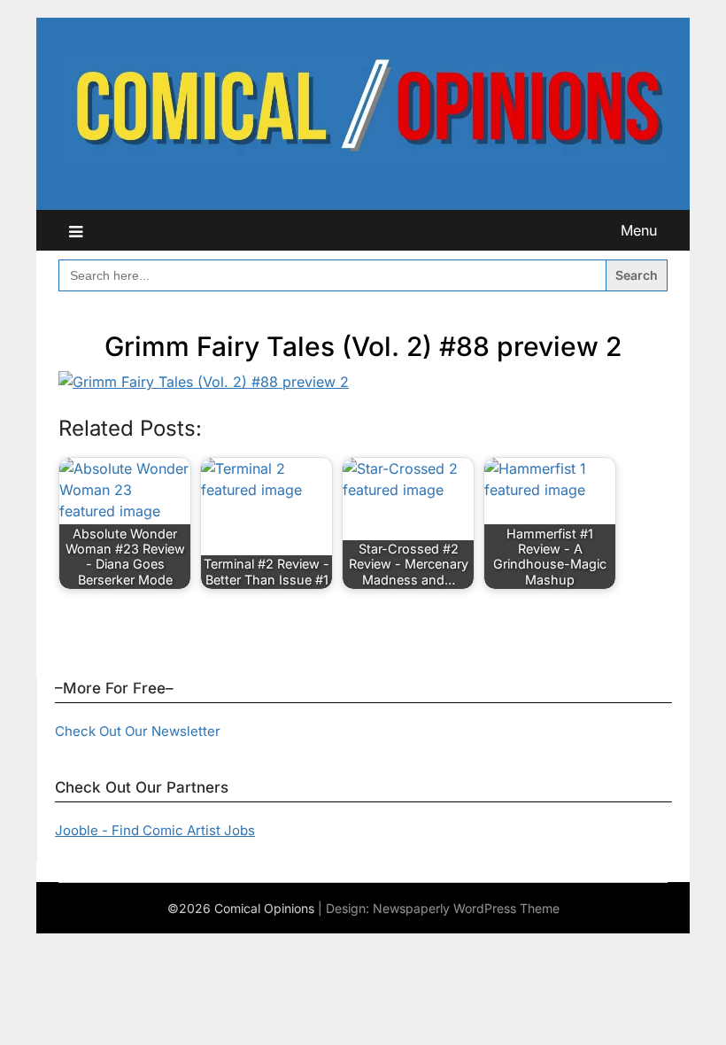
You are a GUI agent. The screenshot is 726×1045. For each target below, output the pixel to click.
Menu (639, 230)
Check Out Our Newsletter (137, 731)
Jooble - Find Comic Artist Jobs (155, 830)
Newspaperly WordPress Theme (466, 908)
